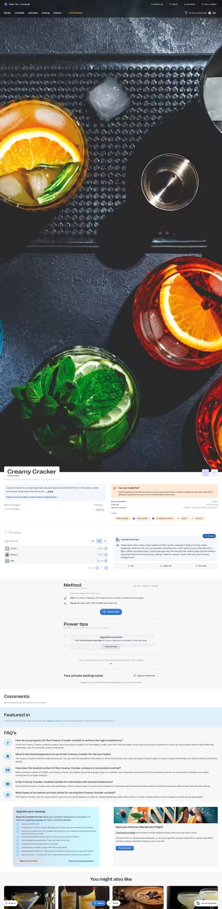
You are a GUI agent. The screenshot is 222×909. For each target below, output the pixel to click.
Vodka (13, 548)
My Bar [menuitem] (7, 13)
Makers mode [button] (113, 612)
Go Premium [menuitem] (76, 13)
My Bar (159, 492)
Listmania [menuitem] (33, 13)
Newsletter (190, 4)
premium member (35, 820)
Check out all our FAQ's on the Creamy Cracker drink (31, 497)
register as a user (54, 721)
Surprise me (158, 4)
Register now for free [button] (28, 861)
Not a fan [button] (202, 566)
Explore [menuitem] (57, 13)
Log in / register (210, 4)
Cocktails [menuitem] (19, 13)
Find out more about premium (81, 861)
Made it (100, 903)
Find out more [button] (111, 646)
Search (175, 4)
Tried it (115, 903)
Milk (12, 560)
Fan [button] (132, 566)
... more (49, 491)
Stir (110, 663)
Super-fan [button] (167, 566)
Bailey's (14, 554)
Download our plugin (126, 832)
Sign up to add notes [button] (146, 676)
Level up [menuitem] (46, 13)
